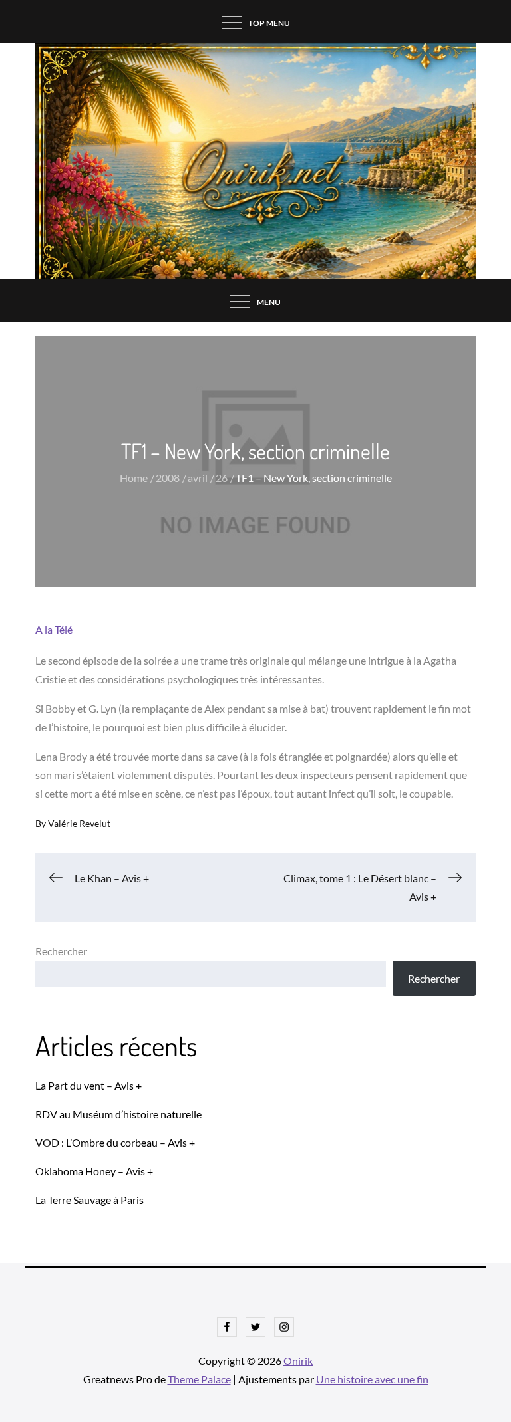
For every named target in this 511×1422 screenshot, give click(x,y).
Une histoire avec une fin (372, 1379)
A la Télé (54, 629)
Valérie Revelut (79, 823)
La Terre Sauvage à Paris (89, 1199)
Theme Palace (199, 1379)
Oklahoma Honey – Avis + (94, 1171)
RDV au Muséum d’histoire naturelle (118, 1114)
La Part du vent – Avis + (88, 1085)
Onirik (298, 1360)
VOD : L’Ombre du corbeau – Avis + (115, 1142)
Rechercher (61, 951)
